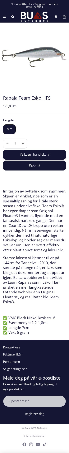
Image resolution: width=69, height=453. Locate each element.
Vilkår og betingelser (34, 436)
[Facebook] (24, 444)
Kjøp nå (34, 165)
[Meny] (4, 16)
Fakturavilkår (12, 354)
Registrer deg (34, 414)
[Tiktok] (44, 444)
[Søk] (12, 17)
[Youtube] (38, 444)
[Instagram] (31, 444)
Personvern (11, 362)
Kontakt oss (11, 347)
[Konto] (56, 17)
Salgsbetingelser (15, 369)
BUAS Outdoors (38, 427)
